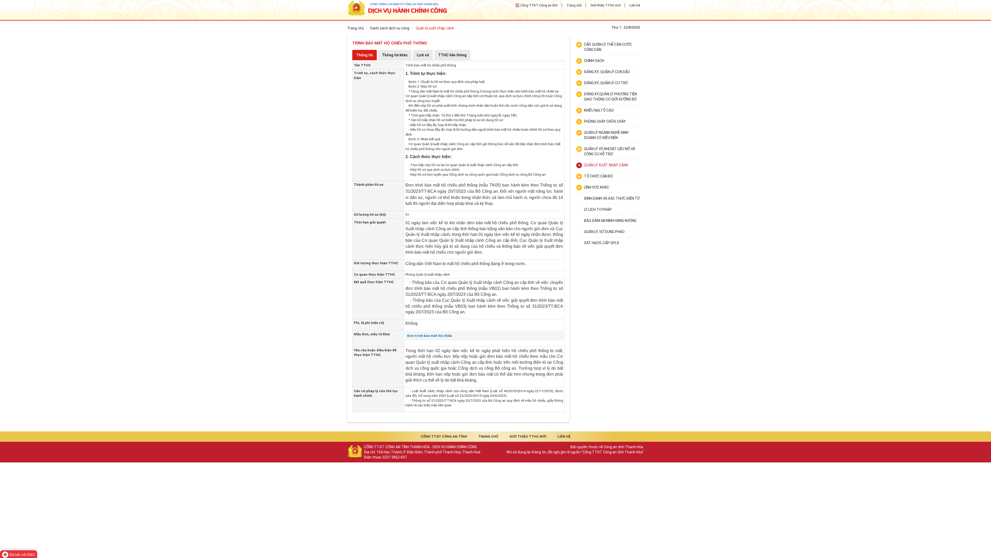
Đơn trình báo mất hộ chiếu (429, 336)
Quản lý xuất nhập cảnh (435, 28)
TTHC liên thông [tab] (452, 55)
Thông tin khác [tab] (395, 55)
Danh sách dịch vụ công (389, 28)
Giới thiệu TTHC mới (605, 5)
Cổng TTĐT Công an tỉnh (539, 5)
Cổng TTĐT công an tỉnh (444, 436)
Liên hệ (634, 5)
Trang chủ (574, 5)
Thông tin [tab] (364, 55)
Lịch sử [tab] (423, 55)
